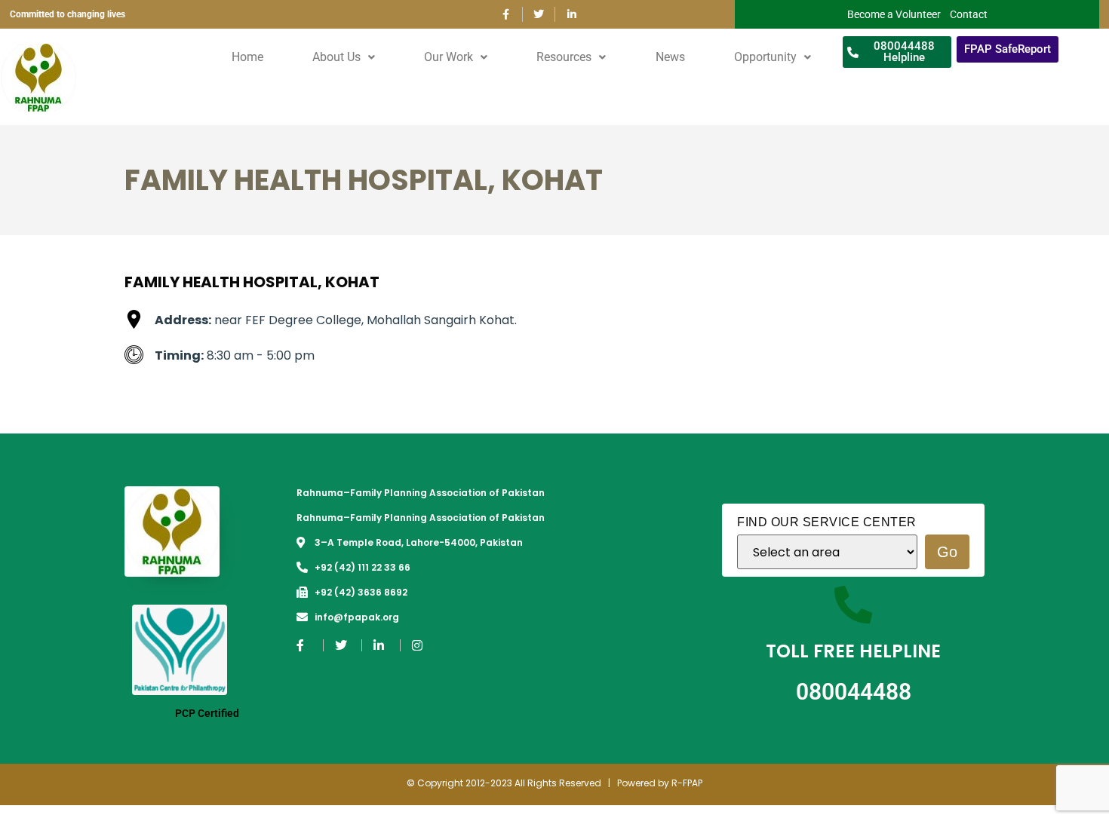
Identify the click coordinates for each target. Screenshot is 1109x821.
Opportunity (765, 57)
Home (247, 57)
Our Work (448, 57)
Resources (563, 57)
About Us (336, 57)
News (670, 57)
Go (947, 552)
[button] (344, 57)
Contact (969, 14)
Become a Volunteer (894, 14)
